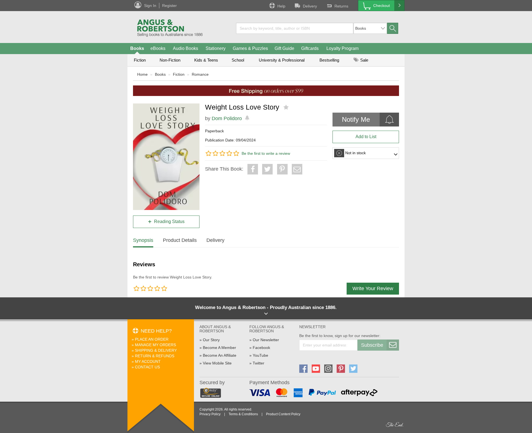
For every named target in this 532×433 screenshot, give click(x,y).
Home (142, 74)
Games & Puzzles (250, 48)
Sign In (150, 5)
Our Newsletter (266, 340)
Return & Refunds (154, 356)
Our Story (211, 340)
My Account (148, 361)
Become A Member (219, 347)
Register (169, 5)
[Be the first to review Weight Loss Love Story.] (286, 107)
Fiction (140, 60)
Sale (363, 60)
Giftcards (310, 48)
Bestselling (329, 60)
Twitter (258, 363)
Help (281, 6)
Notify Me (356, 119)
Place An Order (151, 339)
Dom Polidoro (227, 118)
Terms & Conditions (243, 414)
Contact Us (147, 367)
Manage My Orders (155, 345)
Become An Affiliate (219, 355)
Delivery (310, 6)
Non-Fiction (170, 60)
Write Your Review (372, 288)
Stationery (216, 48)
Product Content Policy (283, 414)
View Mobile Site (217, 363)
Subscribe (372, 345)
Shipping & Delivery (156, 350)
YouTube (260, 355)
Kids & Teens (206, 60)
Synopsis (143, 240)
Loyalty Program (342, 48)
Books (137, 48)
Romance (200, 74)
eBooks (157, 48)
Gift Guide (284, 48)
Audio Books (185, 48)
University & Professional (282, 60)
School (238, 60)
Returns (341, 6)
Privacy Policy (210, 414)
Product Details (180, 240)
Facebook (261, 347)
